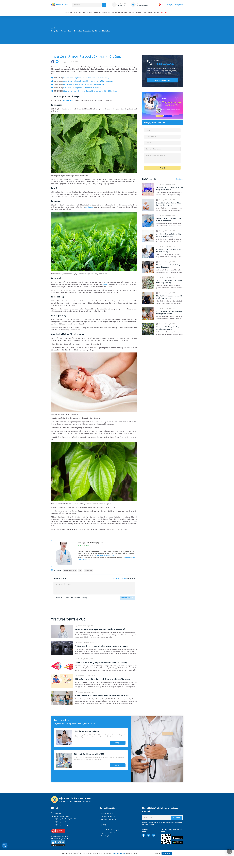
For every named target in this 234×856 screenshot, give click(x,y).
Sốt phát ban (88, 570)
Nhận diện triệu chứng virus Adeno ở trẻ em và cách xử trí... (102, 629)
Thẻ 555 (138, 13)
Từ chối (157, 853)
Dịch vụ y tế (87, 13)
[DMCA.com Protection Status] (58, 843)
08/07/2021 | (79, 84)
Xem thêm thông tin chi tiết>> (106, 555)
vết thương (89, 207)
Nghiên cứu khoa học (119, 13)
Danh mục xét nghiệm (151, 13)
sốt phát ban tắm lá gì (70, 570)
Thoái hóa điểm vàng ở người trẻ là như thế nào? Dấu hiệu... (102, 662)
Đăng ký (170, 5)
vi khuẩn (105, 284)
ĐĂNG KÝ (176, 818)
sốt (80, 570)
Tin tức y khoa (66, 31)
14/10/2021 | (83, 81)
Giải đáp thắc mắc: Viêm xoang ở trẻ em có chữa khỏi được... (102, 695)
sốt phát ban (68, 100)
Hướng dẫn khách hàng (102, 13)
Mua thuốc (165, 13)
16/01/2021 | (77, 88)
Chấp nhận (166, 853)
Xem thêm (179, 179)
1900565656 (57, 813)
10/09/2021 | (82, 78)
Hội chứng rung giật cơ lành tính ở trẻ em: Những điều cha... (102, 679)
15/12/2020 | (85, 91)
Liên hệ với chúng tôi (162, 80)
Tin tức (131, 13)
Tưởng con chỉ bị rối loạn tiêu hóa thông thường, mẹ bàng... (102, 646)
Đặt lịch (117, 743)
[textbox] (162, 149)
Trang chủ (54, 31)
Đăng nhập (179, 5)
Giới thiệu (77, 13)
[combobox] (162, 149)
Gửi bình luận (126, 598)
